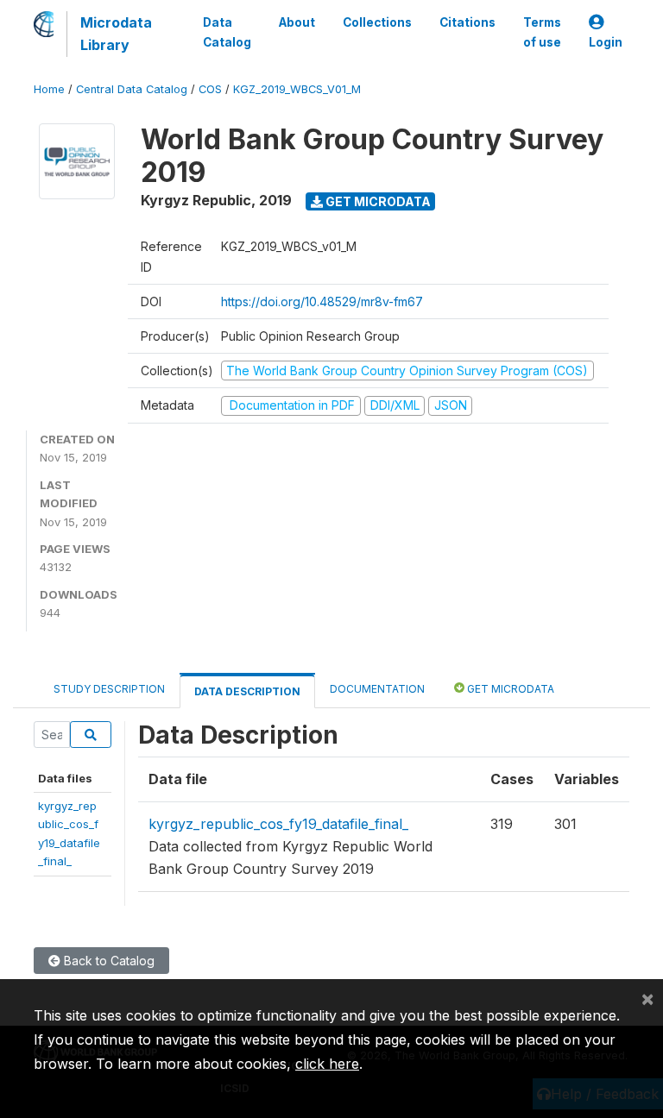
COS (210, 89)
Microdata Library (116, 33)
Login (605, 42)
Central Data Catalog (131, 89)
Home (49, 89)
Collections (377, 22)
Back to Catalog (107, 960)
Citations (467, 22)
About (297, 22)
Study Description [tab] (109, 688)
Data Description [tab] (247, 691)
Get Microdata (377, 201)
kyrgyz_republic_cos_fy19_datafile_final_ (278, 823)
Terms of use (542, 32)
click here (327, 1063)
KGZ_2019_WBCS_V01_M (297, 89)
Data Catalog (227, 32)
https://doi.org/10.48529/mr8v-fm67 (322, 301)
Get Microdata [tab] (509, 688)
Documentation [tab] (377, 688)
